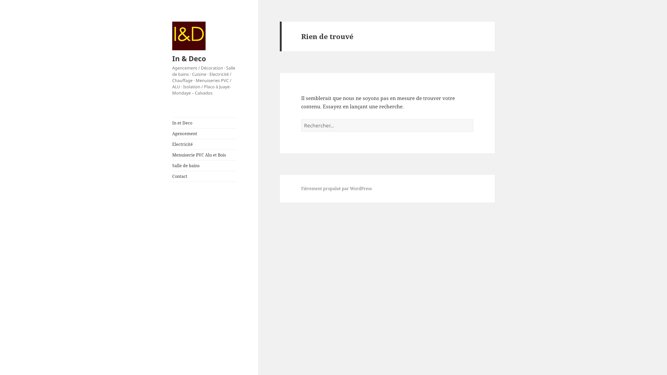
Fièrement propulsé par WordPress (336, 188)
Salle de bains (186, 165)
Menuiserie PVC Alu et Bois (199, 155)
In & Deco (189, 58)
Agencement (184, 133)
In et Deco (182, 123)
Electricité (182, 144)
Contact (179, 176)
